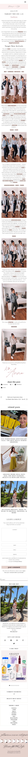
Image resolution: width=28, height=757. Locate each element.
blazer (23, 167)
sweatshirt (17, 271)
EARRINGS (10, 71)
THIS (12, 115)
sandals (7, 65)
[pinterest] (11, 640)
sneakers (22, 67)
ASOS (14, 716)
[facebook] (23, 640)
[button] (2, 664)
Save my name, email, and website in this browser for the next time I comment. (14, 559)
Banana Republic (14, 717)
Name (14, 545)
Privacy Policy (18, 561)
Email (14, 549)
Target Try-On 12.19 (14, 43)
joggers (15, 276)
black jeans (19, 174)
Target (14, 721)
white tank (14, 125)
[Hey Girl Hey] (14, 604)
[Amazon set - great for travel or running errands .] (1, 741)
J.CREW (14, 709)
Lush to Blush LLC (17, 752)
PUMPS (22, 185)
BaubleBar (14, 714)
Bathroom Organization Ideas (15, 397)
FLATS (16, 130)
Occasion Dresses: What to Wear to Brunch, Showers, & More (14, 511)
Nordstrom (14, 708)
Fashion (14, 17)
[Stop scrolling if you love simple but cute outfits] (18, 741)
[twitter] (14, 643)
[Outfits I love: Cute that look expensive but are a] (10, 741)
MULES (12, 130)
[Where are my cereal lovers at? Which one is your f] (22, 741)
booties (4, 62)
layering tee (6, 113)
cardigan (23, 120)
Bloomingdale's (14, 722)
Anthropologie (14, 719)
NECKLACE (17, 71)
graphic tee (23, 180)
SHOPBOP (14, 712)
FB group (20, 31)
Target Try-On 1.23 (14, 14)
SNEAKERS (14, 326)
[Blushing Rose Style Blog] (14, 748)
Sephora (14, 711)
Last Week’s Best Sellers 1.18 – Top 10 (15, 399)
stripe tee (10, 322)
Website (15, 554)
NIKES (17, 185)
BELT (5, 71)
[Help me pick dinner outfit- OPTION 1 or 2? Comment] (14, 741)
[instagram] (5, 640)
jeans (10, 229)
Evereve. (15, 182)
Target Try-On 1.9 (19, 41)
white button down (16, 220)
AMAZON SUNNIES (9, 185)
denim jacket (15, 65)
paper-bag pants (12, 105)
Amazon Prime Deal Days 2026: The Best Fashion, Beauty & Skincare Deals (14, 476)
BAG (23, 71)
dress (8, 49)
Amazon (14, 724)
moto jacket (15, 67)
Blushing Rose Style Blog (13, 751)
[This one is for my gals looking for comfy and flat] (26, 741)
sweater (21, 60)
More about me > (14, 631)
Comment (14, 529)
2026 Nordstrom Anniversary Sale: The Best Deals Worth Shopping (14, 440)
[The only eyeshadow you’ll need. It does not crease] (5, 741)
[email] (17, 640)
